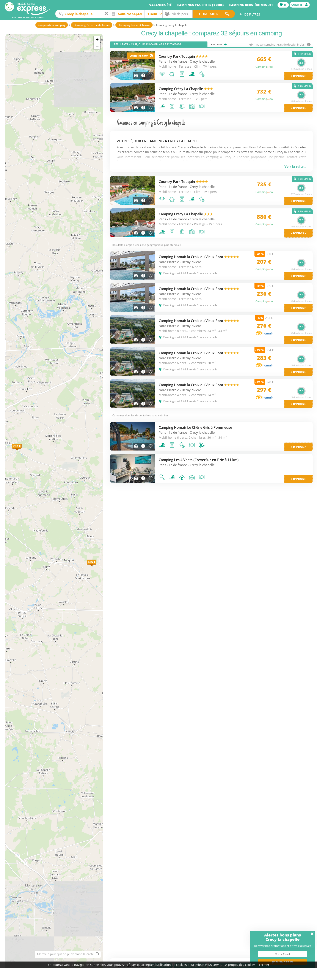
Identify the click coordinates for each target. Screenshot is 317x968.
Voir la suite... (295, 166)
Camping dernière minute (251, 5)
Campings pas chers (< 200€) (200, 5)
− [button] (97, 46)
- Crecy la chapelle (201, 61)
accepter (147, 965)
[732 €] (21, 450)
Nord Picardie (169, 262)
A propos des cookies (240, 965)
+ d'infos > (298, 447)
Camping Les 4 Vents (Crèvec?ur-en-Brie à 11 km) (199, 459)
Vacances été (160, 5)
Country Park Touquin (183, 56)
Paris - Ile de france (173, 61)
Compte (297, 4)
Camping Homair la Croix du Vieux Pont (199, 256)
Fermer (264, 965)
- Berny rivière (190, 262)
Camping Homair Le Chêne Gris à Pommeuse (195, 427)
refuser (131, 965)
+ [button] (97, 39)
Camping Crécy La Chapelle (186, 88)
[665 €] (96, 566)
